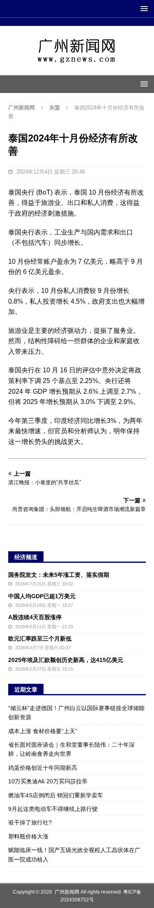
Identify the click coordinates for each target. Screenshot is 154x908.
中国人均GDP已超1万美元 (42, 596)
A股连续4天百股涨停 (35, 617)
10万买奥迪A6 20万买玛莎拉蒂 (47, 781)
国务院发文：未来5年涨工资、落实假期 (58, 574)
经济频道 (25, 557)
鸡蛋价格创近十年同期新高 (42, 767)
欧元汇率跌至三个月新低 (39, 638)
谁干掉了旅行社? (30, 822)
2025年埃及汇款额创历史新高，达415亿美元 (65, 660)
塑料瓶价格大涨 (28, 836)
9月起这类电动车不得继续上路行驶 (53, 809)
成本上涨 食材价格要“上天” (42, 731)
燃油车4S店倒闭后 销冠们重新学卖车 (55, 795)
